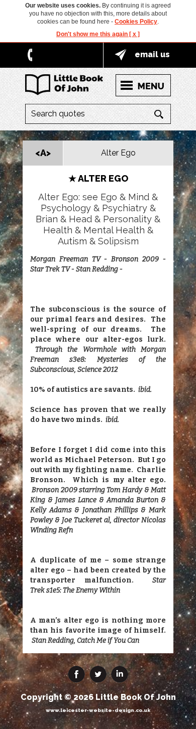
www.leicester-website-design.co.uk (98, 710)
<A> (43, 153)
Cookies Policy (136, 21)
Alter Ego (118, 153)
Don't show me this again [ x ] (98, 34)
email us (152, 54)
